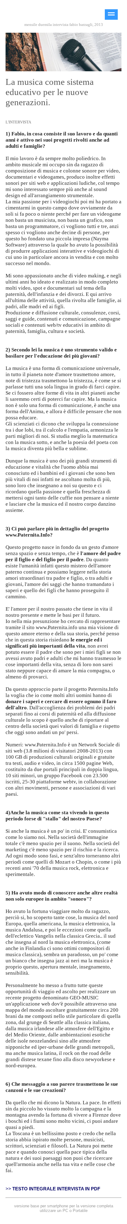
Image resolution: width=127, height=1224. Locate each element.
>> (53, 1188)
